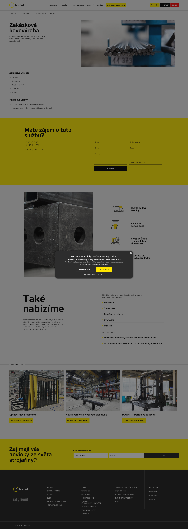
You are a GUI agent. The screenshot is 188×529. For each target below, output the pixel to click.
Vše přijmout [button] (104, 269)
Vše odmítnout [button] (85, 269)
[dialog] (94, 264)
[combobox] (131, 253)
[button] (94, 275)
